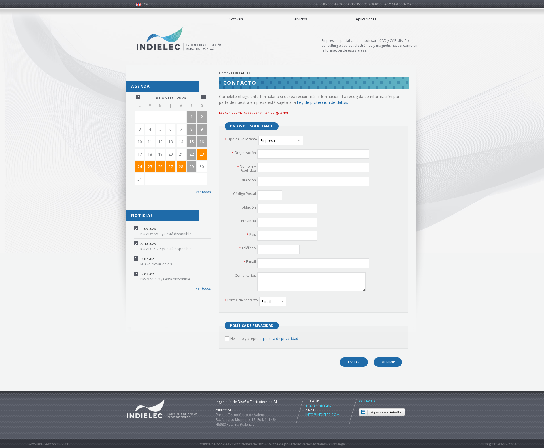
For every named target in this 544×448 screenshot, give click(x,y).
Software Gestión (42, 444)
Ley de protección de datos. (322, 102)
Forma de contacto (241, 300)
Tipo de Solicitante (241, 139)
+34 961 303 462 (318, 406)
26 (160, 166)
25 (150, 166)
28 (181, 166)
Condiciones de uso (248, 444)
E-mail (250, 261)
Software (237, 19)
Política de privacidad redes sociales (296, 444)
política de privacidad (280, 338)
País (251, 234)
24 (139, 166)
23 (201, 154)
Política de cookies (214, 444)
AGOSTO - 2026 (171, 97)
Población (248, 207)
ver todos (203, 192)
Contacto (367, 401)
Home (223, 73)
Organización (244, 152)
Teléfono (247, 248)
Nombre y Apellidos (246, 168)
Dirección (248, 180)
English (148, 4)
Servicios (300, 19)
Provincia (248, 220)
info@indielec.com (322, 414)
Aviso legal (337, 444)
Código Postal (244, 193)
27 (170, 166)
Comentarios (245, 275)
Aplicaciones (366, 19)
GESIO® (63, 444)
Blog (407, 4)
